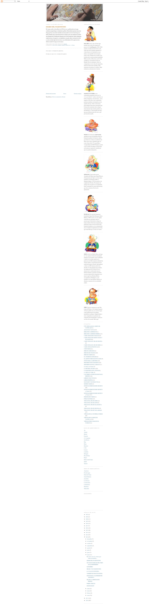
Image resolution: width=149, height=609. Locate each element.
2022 (87, 517)
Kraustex (86, 446)
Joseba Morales (87, 477)
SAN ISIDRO (90, 566)
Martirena (86, 486)
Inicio (64, 93)
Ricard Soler (87, 455)
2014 (87, 532)
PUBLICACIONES (88, 399)
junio (88, 552)
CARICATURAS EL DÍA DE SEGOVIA (93, 341)
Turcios (85, 463)
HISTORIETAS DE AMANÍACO (91, 362)
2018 (87, 523)
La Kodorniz (87, 484)
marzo (88, 591)
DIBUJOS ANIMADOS (89, 351)
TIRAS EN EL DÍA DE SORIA (91, 400)
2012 (87, 537)
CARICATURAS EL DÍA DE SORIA (92, 345)
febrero (89, 593)
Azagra (85, 432)
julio (88, 550)
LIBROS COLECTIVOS (89, 378)
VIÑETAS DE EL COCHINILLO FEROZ (93, 414)
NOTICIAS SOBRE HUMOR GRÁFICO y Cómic (63, 45)
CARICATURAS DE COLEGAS (91, 335)
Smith (85, 461)
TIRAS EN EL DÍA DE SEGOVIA (91, 408)
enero (88, 595)
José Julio (86, 478)
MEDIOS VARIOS (88, 384)
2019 (87, 521)
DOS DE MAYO (90, 586)
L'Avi (85, 448)
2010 (87, 600)
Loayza (85, 450)
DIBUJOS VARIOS (88, 354)
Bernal (85, 434)
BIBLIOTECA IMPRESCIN (90, 332)
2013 (87, 534)
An (84, 430)
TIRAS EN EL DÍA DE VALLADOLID (93, 410)
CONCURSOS (87, 349)
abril (88, 588)
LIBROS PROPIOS (88, 380)
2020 (87, 519)
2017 (87, 526)
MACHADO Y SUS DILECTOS (91, 382)
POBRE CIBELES (91, 583)
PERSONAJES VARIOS (89, 397)
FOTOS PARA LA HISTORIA (91, 360)
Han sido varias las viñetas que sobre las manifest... (94, 557)
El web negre (87, 473)
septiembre (90, 545)
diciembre (89, 539)
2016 (87, 528)
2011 (87, 598)
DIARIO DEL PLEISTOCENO (94, 560)
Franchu (86, 436)
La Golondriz (87, 482)
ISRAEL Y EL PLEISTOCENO (94, 569)
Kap (85, 442)
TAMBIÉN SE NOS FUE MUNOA (94, 573)
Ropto (85, 457)
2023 (87, 514)
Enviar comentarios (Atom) (59, 97)
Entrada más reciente (51, 93)
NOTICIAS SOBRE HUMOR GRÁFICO (93, 386)
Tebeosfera (86, 488)
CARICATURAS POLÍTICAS (91, 347)
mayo (88, 554)
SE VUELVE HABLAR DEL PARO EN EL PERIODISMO (95, 563)
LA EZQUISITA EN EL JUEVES (91, 370)
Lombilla (86, 452)
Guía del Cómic (87, 475)
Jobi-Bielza (86, 440)
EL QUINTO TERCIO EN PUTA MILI (92, 358)
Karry (85, 444)
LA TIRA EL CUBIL (89, 372)
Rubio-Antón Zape (88, 459)
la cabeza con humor (89, 366)
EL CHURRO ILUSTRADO (90, 356)
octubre (89, 543)
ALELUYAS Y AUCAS (89, 330)
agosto (89, 548)
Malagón (86, 454)
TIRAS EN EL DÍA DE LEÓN (91, 402)
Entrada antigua (77, 93)
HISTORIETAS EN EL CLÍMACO (92, 364)
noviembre (89, 541)
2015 (87, 530)
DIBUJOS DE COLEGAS (90, 353)
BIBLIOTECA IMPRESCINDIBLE (92, 334)
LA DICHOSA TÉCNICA (90, 368)
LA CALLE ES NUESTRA (93, 571)
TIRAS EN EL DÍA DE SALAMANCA (93, 404)
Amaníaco (86, 471)
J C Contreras (87, 438)
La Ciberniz (87, 480)
